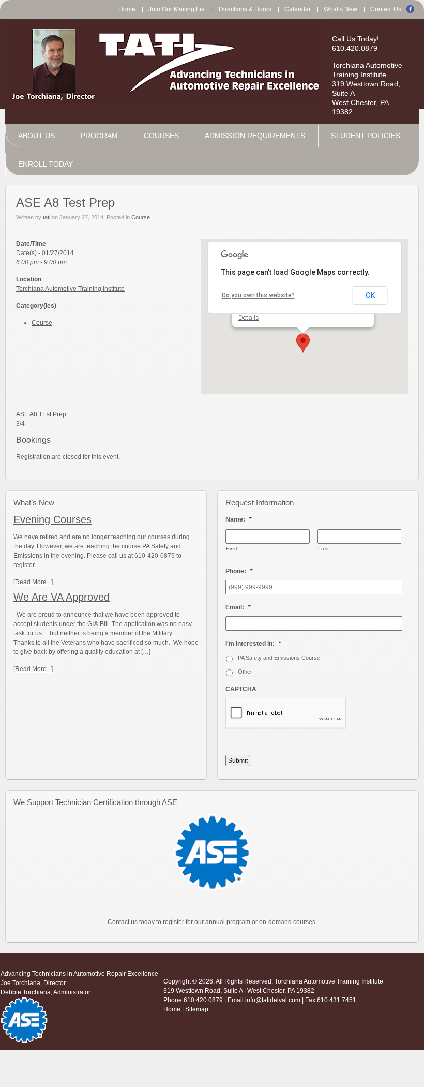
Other (245, 671)
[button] (303, 343)
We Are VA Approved (61, 597)
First (231, 549)
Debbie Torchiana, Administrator (45, 992)
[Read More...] (33, 582)
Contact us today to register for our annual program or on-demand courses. (212, 922)
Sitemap (196, 1009)
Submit (238, 760)
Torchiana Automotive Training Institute (70, 288)
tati (46, 217)
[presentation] (285, 713)
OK (370, 295)
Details (248, 317)
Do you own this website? (258, 295)
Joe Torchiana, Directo (32, 983)
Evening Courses (52, 519)
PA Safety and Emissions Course (279, 657)
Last (324, 549)
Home (171, 1009)
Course (140, 217)
